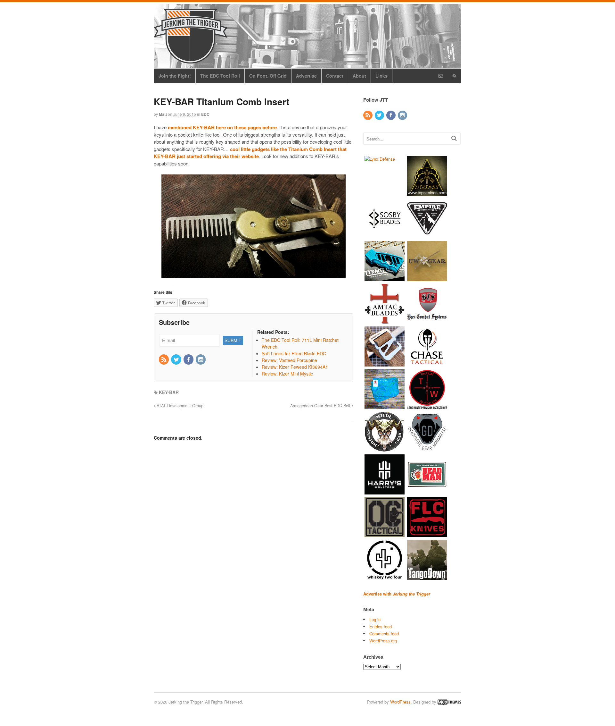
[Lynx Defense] (380, 159)
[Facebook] (189, 360)
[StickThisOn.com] (427, 491)
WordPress (400, 702)
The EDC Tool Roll (220, 75)
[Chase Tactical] (427, 363)
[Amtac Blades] (385, 320)
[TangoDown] (427, 576)
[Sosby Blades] (385, 235)
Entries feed (380, 626)
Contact (334, 75)
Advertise (306, 75)
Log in (375, 619)
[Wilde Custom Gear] (385, 448)
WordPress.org (383, 640)
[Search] (454, 138)
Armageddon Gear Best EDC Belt (321, 406)
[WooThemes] (449, 702)
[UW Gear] (427, 278)
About (359, 75)
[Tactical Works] (427, 406)
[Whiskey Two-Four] (385, 576)
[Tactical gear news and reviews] (190, 60)
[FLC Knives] (427, 534)
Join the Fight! (175, 75)
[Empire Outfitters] (427, 235)
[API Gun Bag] (385, 406)
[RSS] (164, 360)
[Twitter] (176, 360)
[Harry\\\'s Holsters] (385, 491)
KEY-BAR (169, 392)
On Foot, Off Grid (268, 75)
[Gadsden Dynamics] (427, 448)
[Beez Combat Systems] (427, 320)
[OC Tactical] (385, 534)
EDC (205, 114)
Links (381, 75)
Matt (163, 114)
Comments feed (384, 633)
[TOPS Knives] (427, 193)
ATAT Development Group (179, 406)
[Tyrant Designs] (385, 278)
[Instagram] (201, 360)
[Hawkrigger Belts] (385, 363)
